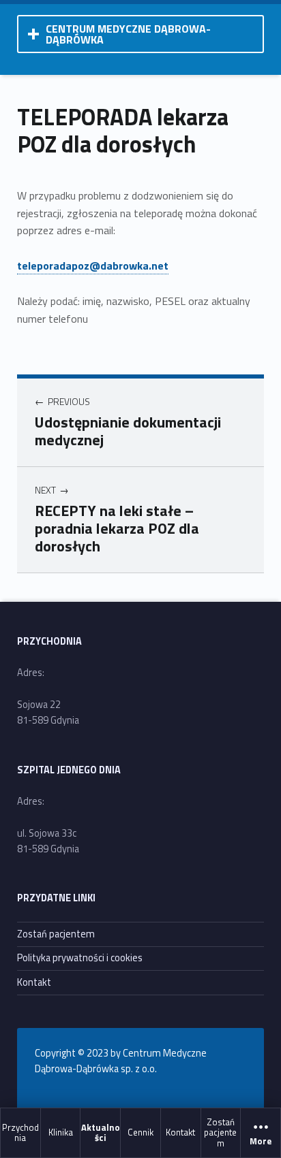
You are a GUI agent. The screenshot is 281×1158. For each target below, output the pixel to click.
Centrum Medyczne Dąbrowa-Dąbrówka (128, 34)
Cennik (140, 1132)
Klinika (60, 1132)
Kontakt (180, 1132)
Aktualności (100, 1132)
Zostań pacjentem (220, 1132)
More (260, 1141)
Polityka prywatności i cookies (80, 957)
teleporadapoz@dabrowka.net (92, 265)
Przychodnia (20, 1132)
